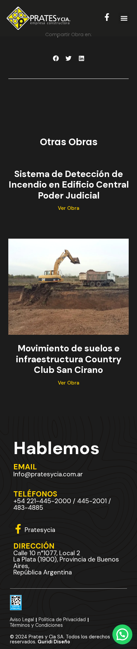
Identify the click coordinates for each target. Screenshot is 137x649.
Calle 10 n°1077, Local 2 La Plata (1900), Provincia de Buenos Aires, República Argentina (66, 562)
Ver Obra (68, 208)
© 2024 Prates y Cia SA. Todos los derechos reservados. (60, 639)
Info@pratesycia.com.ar (48, 474)
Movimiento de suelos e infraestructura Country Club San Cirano (68, 359)
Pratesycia (40, 530)
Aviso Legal (22, 619)
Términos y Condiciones (36, 625)
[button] (123, 18)
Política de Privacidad (62, 619)
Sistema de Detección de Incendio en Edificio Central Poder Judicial (69, 184)
